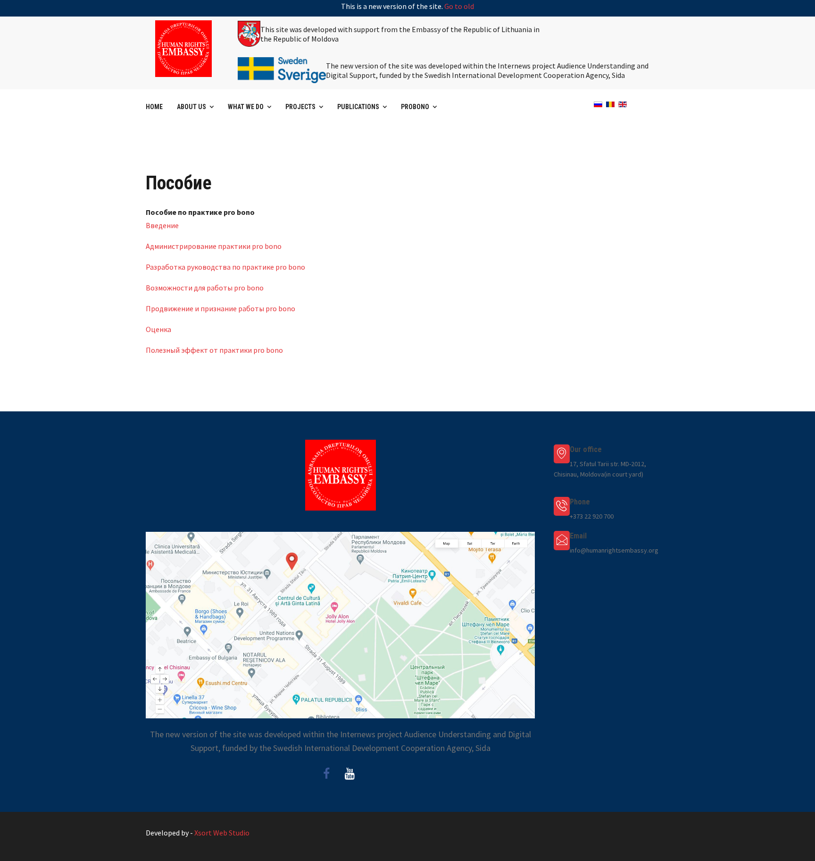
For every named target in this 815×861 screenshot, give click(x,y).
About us (191, 107)
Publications (358, 107)
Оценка (158, 329)
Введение (162, 225)
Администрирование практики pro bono (214, 246)
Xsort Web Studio (221, 832)
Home (154, 107)
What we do (246, 107)
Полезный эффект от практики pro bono (214, 350)
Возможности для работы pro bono (205, 287)
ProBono (415, 107)
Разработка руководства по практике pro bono (225, 267)
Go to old (459, 6)
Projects (300, 107)
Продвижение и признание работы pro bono (220, 308)
